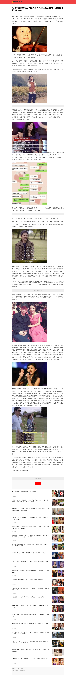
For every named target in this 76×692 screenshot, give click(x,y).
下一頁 (38, 483)
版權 (24, 670)
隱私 (22, 670)
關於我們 (13, 670)
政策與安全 (17, 670)
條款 (20, 670)
